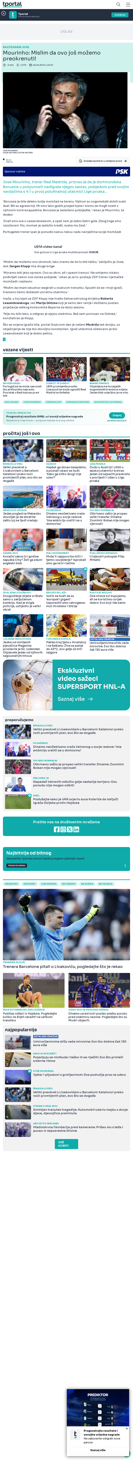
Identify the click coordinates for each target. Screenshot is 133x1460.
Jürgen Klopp (53, 402)
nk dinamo (69, 884)
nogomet (30, 884)
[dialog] (98, 1422)
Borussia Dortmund (77, 402)
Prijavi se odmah (16, 866)
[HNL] (66, 685)
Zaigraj (117, 415)
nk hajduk (105, 884)
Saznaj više (98, 1450)
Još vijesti (63, 1144)
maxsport (11, 884)
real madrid (11, 402)
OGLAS (66, 32)
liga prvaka (48, 884)
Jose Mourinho (32, 402)
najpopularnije (21, 1030)
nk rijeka (87, 884)
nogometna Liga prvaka (108, 402)
